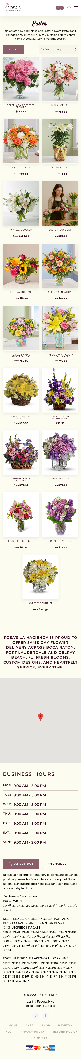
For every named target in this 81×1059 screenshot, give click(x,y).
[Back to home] (12, 8)
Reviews (65, 1025)
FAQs (8, 1031)
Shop (46, 1025)
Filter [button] (14, 49)
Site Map (41, 1038)
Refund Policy (65, 1031)
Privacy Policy (32, 1031)
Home (13, 1025)
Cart (30, 1025)
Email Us (60, 863)
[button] (69, 8)
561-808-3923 (23, 863)
